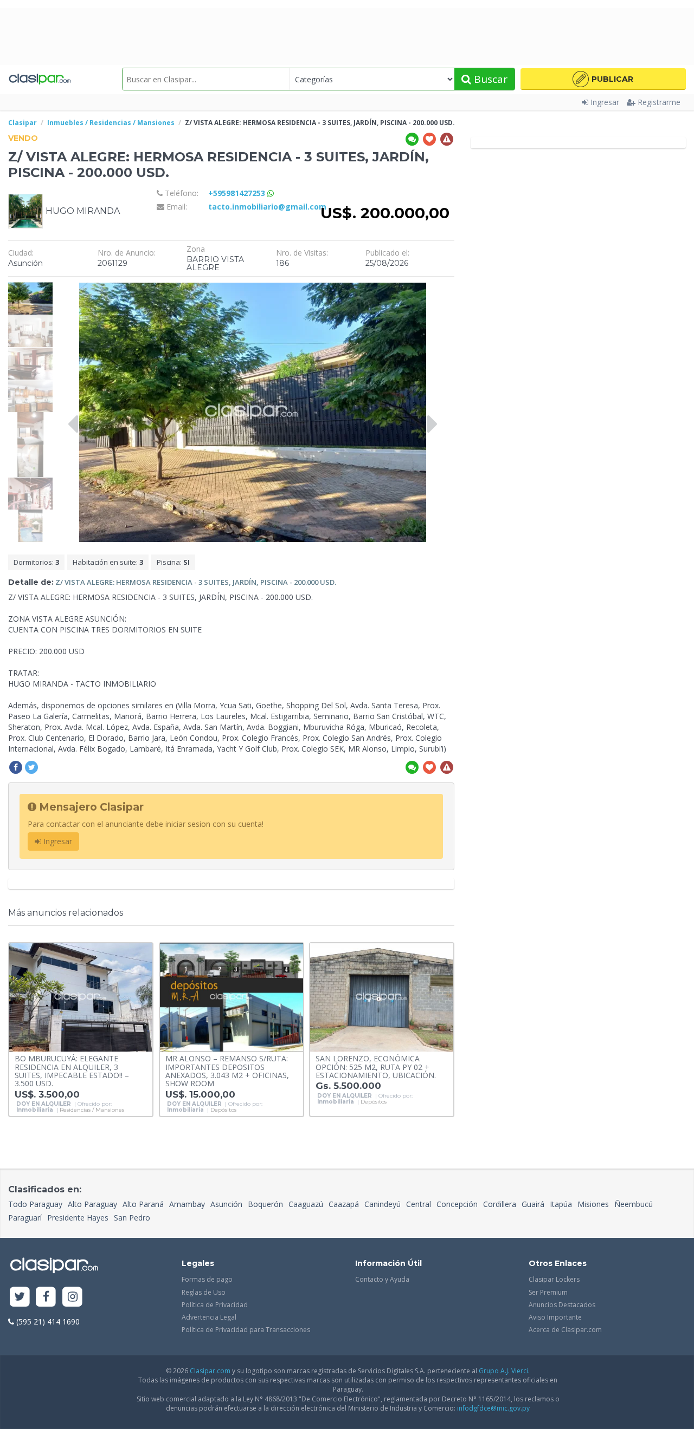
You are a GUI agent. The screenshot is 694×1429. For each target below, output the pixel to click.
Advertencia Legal (209, 1317)
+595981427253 (237, 193)
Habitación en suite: (108, 562)
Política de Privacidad (215, 1304)
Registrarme (659, 102)
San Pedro (132, 1217)
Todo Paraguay (35, 1204)
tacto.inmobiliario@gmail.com (267, 206)
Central (418, 1204)
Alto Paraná (143, 1204)
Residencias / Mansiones (92, 1110)
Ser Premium (548, 1292)
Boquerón (265, 1204)
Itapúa (561, 1204)
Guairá (533, 1204)
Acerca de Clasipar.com (565, 1329)
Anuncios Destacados (562, 1304)
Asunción (226, 1204)
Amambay (187, 1204)
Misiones (593, 1204)
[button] (603, 79)
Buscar (489, 79)
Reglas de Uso (204, 1292)
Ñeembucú (633, 1204)
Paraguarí (25, 1217)
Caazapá (344, 1204)
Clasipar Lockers (554, 1279)
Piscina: (173, 562)
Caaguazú (305, 1204)
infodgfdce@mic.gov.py (493, 1408)
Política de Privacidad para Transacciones (246, 1329)
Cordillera (499, 1204)
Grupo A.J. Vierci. (504, 1370)
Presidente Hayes (77, 1217)
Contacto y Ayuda (382, 1279)
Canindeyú (382, 1204)
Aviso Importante (555, 1317)
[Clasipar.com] (39, 79)
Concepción (457, 1204)
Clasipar (22, 122)
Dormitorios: (36, 562)
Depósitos (223, 1110)
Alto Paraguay (92, 1204)
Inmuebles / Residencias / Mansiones (111, 122)
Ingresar (604, 102)
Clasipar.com (210, 1370)
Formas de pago (207, 1279)
